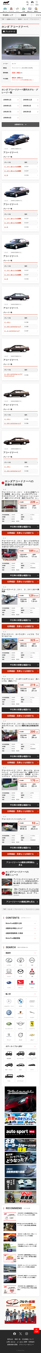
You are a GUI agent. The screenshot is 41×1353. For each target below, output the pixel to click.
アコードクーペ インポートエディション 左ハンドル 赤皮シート (20, 680)
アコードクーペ (19, 909)
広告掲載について (28, 1339)
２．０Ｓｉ (7, 322)
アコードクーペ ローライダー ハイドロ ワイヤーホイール (20, 635)
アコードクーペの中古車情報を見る (22, 80)
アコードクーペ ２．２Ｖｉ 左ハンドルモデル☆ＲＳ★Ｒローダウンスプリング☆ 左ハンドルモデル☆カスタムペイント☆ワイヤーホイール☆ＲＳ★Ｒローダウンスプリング (20, 544)
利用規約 (31, 1342)
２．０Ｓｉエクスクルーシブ (12, 326)
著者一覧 (17, 1339)
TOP (3, 19)
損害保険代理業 (12, 1344)
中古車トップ (8, 15)
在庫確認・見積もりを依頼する (20, 533)
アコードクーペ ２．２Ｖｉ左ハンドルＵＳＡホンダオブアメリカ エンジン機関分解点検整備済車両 (20, 726)
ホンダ (26, 19)
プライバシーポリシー (26, 1344)
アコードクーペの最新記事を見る (20, 902)
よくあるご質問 (22, 1342)
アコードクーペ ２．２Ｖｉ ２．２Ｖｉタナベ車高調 (20, 590)
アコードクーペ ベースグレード (14, 819)
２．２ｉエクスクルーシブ (11, 331)
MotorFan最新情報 (13, 938)
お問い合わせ (11, 1342)
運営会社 (10, 1339)
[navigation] (20, 909)
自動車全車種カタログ (14, 928)
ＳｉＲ (6, 175)
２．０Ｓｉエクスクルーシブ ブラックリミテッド (13, 375)
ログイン (32, 4)
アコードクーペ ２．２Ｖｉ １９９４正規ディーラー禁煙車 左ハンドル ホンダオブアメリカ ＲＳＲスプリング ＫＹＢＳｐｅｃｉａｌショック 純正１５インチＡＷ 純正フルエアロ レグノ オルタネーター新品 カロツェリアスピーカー (20, 495)
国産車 (23, 15)
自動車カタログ (11, 19)
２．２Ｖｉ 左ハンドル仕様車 (12, 166)
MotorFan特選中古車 (14, 923)
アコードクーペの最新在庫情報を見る (20, 863)
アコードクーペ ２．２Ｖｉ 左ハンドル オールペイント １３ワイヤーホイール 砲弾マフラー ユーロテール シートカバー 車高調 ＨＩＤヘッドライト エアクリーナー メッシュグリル (20, 773)
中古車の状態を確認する (20, 527)
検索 (27, 4)
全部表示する (19, 124)
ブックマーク (10, 31)
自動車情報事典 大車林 (14, 933)
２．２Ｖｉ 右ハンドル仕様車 (12, 171)
